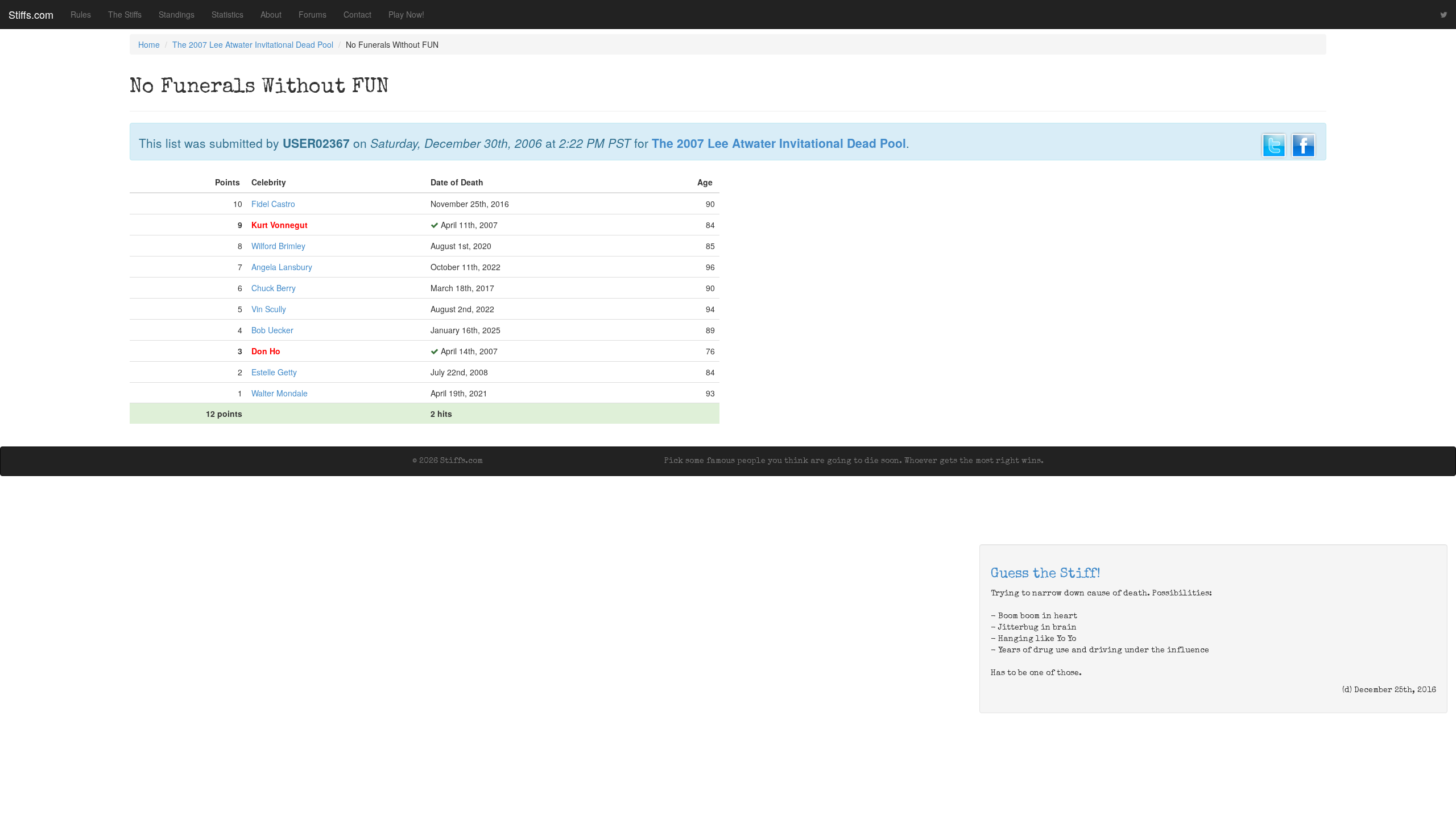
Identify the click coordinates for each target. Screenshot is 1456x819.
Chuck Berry (273, 287)
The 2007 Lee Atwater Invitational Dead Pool (252, 44)
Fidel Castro (273, 203)
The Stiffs (125, 14)
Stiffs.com (31, 14)
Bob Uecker (272, 330)
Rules (81, 14)
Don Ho (265, 351)
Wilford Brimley (278, 245)
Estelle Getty (274, 372)
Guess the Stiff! (1046, 574)
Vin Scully (268, 309)
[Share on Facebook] (1303, 144)
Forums (312, 14)
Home (149, 44)
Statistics (227, 14)
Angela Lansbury (281, 266)
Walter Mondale (279, 393)
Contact (357, 14)
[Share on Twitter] (1274, 144)
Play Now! (406, 14)
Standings (177, 14)
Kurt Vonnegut (279, 224)
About (271, 14)
